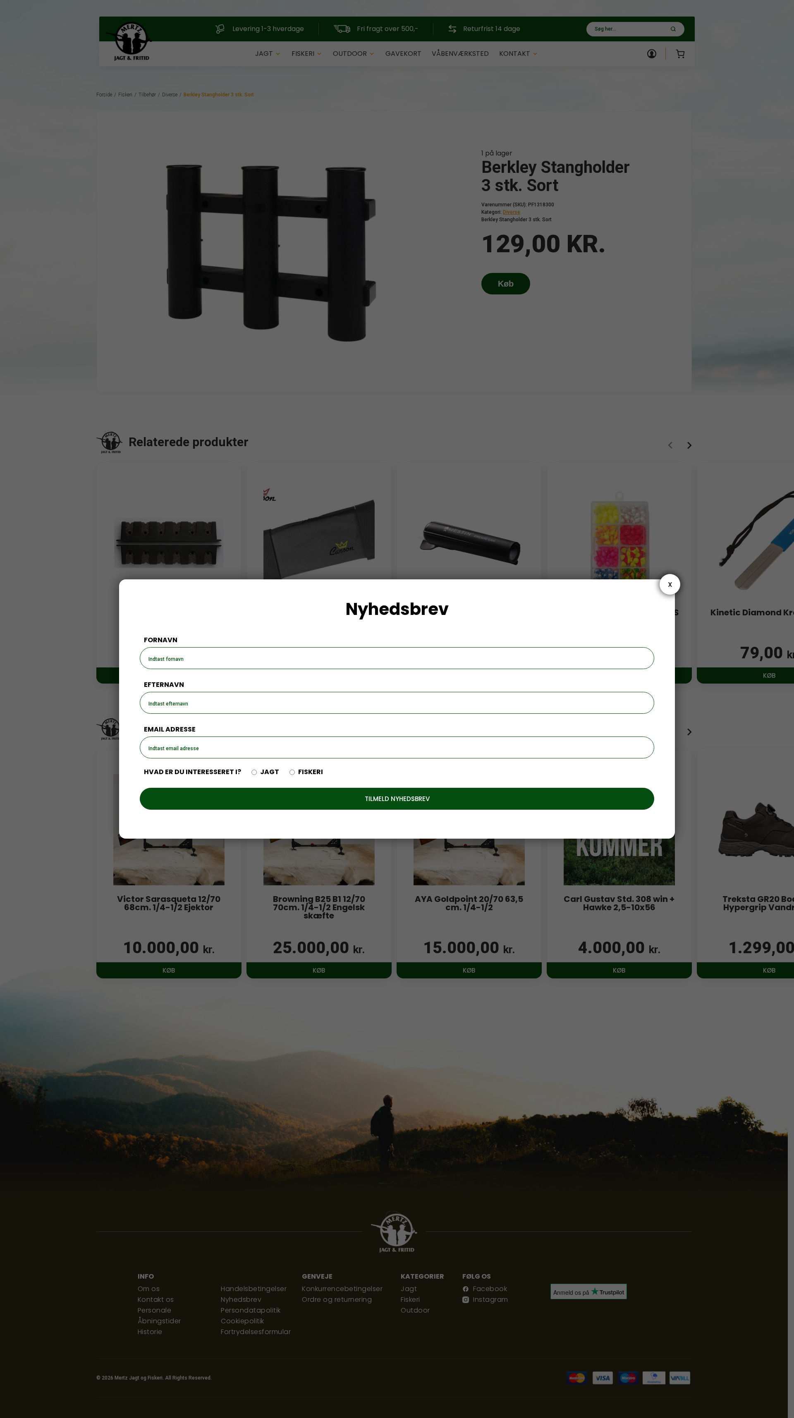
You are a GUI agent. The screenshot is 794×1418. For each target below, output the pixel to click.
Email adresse (170, 729)
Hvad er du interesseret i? (192, 772)
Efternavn (164, 684)
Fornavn (160, 640)
